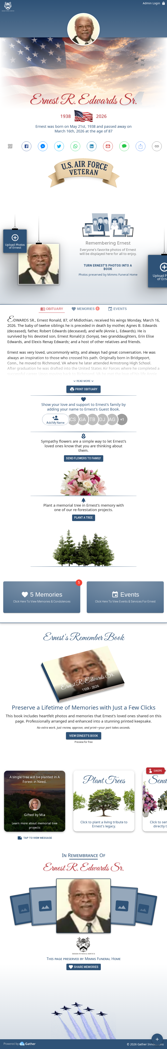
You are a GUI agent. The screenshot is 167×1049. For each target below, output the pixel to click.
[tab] (52, 309)
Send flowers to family (83, 458)
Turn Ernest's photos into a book (108, 267)
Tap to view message (37, 837)
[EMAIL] (108, 146)
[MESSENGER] (43, 146)
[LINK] (157, 146)
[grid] (83, 253)
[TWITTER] (59, 146)
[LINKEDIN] (92, 146)
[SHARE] (140, 146)
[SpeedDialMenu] (157, 1039)
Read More (83, 381)
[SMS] (124, 146)
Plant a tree (83, 517)
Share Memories (85, 967)
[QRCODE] (10, 146)
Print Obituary (86, 389)
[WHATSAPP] (75, 146)
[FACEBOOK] (26, 146)
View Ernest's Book (83, 735)
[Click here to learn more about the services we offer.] (83, 946)
